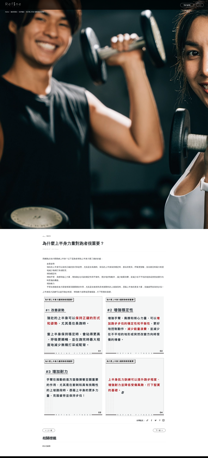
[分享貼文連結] (147, 420)
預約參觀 (187, 5)
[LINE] (163, 420)
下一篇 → (159, 430)
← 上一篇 (48, 430)
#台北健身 (46, 446)
